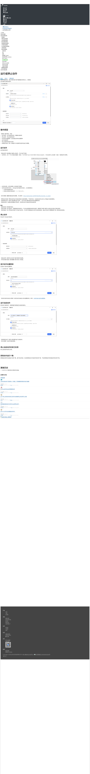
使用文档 (7, 618)
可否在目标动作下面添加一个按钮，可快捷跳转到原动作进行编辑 (15, 381)
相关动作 (12, 78)
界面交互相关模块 (5, 38)
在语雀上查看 (7, 417)
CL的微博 (8, 640)
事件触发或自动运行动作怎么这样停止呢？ (10, 404)
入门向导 (2, 32)
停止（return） (5, 58)
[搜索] (4, 16)
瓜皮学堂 (7, 623)
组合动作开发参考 (7, 28)
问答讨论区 (7, 634)
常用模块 (3, 37)
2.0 (5, 10)
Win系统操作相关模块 (5, 46)
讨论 (6, 78)
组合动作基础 (3, 34)
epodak (2, 392)
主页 (5, 8)
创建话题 (3, 377)
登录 (5, 22)
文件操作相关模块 (5, 44)
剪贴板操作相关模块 (5, 43)
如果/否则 (4, 50)
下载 (5, 9)
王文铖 (2, 415)
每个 (3, 52)
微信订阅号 (7, 641)
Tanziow (2, 407)
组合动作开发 (8, 619)
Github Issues (8, 635)
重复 (3, 53)
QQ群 (7, 636)
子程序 (6, 628)
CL (11, 385)
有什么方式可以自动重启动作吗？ (8, 411)
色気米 (2, 385)
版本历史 (7, 622)
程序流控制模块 (4, 49)
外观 (6, 630)
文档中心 (6, 26)
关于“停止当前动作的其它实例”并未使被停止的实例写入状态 (14, 396)
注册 (4, 24)
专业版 (6, 12)
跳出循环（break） (5, 55)
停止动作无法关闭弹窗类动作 (8, 389)
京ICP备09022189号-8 (28, 654)
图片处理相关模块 (5, 41)
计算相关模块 (4, 47)
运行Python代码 (5, 64)
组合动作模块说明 (4, 35)
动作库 (6, 627)
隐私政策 (7, 650)
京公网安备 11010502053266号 (42, 654)
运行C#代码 (4, 61)
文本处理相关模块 (5, 40)
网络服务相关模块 (5, 67)
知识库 (6, 621)
